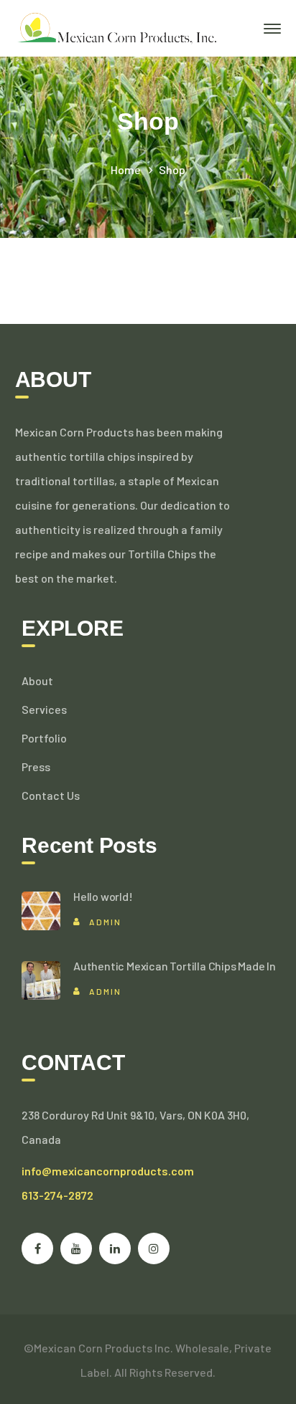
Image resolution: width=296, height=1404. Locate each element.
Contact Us (51, 795)
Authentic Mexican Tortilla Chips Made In (174, 966)
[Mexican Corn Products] (115, 27)
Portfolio (44, 738)
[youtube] (76, 1248)
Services (44, 709)
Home (126, 169)
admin (105, 922)
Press (36, 766)
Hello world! (103, 896)
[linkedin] (115, 1248)
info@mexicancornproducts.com (108, 1171)
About (37, 680)
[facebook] (37, 1248)
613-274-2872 (57, 1195)
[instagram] (154, 1248)
